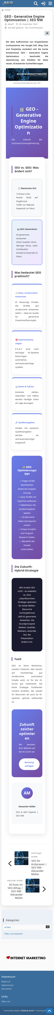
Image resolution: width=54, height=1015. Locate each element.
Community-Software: (19, 1010)
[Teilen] (47, 33)
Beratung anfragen (29, 764)
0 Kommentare (36, 27)
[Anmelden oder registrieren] (43, 3)
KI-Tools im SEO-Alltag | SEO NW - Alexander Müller (15, 891)
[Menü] (50, 3)
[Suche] (36, 3)
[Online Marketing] (10, 3)
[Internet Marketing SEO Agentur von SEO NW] (27, 958)
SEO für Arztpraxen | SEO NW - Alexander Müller (39, 867)
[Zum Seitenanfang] (49, 1011)
